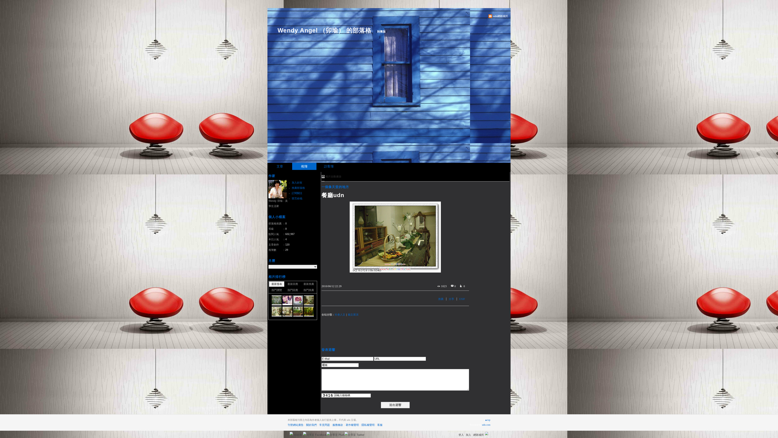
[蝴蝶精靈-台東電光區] (277, 300)
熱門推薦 (309, 290)
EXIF (462, 299)
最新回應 (292, 284)
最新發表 (276, 284)
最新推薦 (309, 284)
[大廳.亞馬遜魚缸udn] (298, 312)
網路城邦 (478, 434)
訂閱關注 (297, 193)
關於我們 (311, 424)
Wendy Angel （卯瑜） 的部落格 (325, 30)
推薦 (441, 299)
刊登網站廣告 (296, 424)
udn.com (486, 424)
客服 (380, 424)
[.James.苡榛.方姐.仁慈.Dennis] (287, 312)
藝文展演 (353, 314)
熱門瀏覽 (276, 290)
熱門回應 (292, 290)
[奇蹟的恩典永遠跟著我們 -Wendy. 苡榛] (298, 300)
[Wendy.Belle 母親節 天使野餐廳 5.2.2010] (287, 300)
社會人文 (340, 314)
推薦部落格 (298, 187)
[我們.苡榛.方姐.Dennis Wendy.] (277, 312)
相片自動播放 (333, 176)
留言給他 (297, 198)
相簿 (304, 166)
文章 (280, 166)
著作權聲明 (352, 424)
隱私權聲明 (368, 424)
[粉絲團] (291, 433)
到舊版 (381, 31)
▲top (487, 420)
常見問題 (324, 424)
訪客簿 (329, 166)
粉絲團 (298, 434)
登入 (461, 434)
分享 (451, 299)
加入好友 (297, 182)
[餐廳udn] (309, 300)
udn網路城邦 (500, 16)
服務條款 (337, 424)
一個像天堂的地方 (335, 187)
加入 (468, 434)
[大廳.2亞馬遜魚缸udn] (309, 312)
